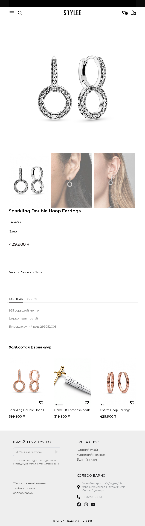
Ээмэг (13, 231)
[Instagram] (86, 504)
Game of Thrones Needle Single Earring (72, 410)
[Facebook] (79, 504)
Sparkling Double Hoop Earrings (27, 410)
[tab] (16, 300)
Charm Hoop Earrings (115, 410)
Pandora (26, 272)
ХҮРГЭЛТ (33, 299)
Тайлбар (16, 299)
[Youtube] (93, 504)
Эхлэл (12, 272)
